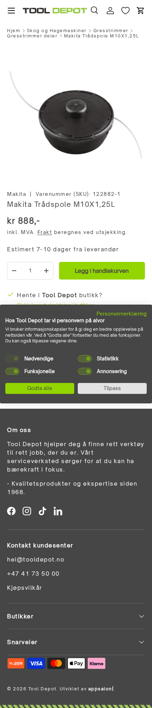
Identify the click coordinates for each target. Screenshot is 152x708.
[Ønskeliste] (125, 10)
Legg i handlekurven (102, 270)
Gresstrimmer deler (32, 36)
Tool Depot (42, 688)
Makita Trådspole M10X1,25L (101, 36)
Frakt (44, 232)
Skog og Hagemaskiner (57, 31)
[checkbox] (12, 358)
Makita (16, 194)
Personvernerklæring (122, 314)
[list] (76, 114)
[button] (140, 10)
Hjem (13, 31)
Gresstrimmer (110, 31)
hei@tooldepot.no (35, 559)
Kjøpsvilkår (24, 587)
